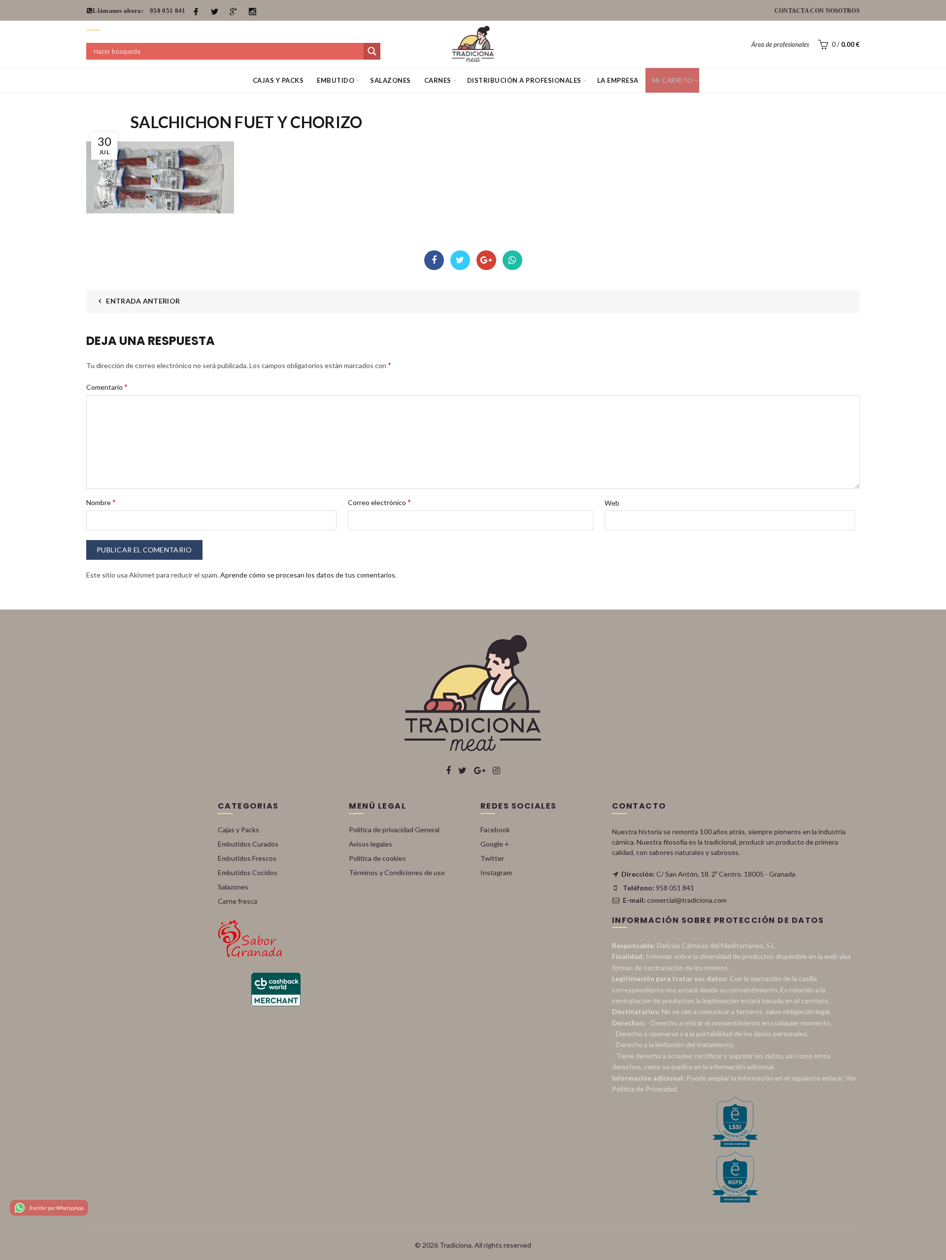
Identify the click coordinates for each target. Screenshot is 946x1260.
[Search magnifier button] (372, 51)
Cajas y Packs (278, 80)
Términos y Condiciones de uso (397, 872)
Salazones (390, 80)
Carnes (437, 80)
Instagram (496, 872)
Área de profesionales (780, 44)
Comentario (107, 386)
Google (486, 260)
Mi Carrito (672, 80)
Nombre (101, 502)
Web (612, 503)
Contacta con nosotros (817, 10)
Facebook (434, 260)
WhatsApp (512, 260)
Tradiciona (455, 1245)
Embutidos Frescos (247, 858)
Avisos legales (370, 844)
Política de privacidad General (394, 829)
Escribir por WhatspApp (56, 1208)
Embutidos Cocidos (247, 872)
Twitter (460, 260)
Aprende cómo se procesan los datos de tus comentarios (307, 575)
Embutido (335, 80)
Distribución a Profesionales (524, 80)
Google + (494, 844)
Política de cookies (377, 858)
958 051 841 (167, 10)
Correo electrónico (379, 502)
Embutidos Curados (248, 844)
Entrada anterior (143, 301)
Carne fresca (237, 901)
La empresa (618, 80)
